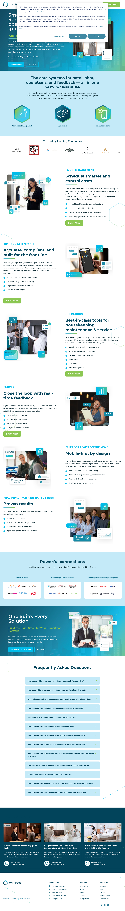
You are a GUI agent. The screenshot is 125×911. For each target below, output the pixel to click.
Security (103, 892)
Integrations (84, 899)
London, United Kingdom (60, 889)
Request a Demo (111, 4)
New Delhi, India (57, 892)
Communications (103, 126)
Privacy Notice (41, 12)
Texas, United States (58, 886)
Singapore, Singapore (59, 895)
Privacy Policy (105, 895)
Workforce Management (22, 126)
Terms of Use (104, 899)
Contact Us (84, 886)
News (82, 892)
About (82, 889)
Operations (62, 126)
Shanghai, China (57, 899)
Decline (96, 36)
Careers (82, 895)
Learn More (32, 64)
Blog (102, 889)
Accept (77, 36)
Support (103, 886)
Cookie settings (59, 36)
